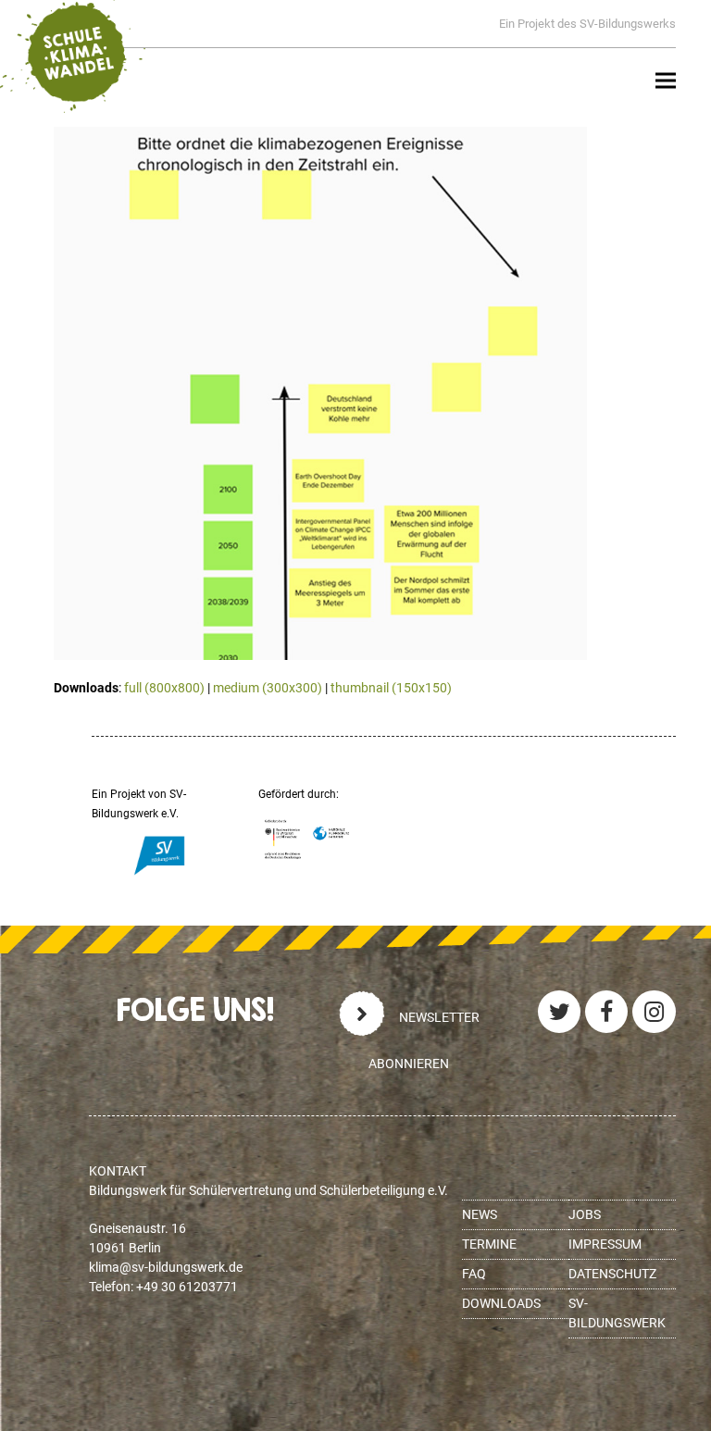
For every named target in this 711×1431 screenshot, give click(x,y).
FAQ (474, 1273)
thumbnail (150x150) (391, 687)
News (479, 1214)
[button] (665, 81)
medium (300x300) (267, 687)
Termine (489, 1244)
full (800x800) (164, 687)
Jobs (584, 1214)
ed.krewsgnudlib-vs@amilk (166, 1267)
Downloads (501, 1303)
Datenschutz (612, 1273)
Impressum (605, 1244)
